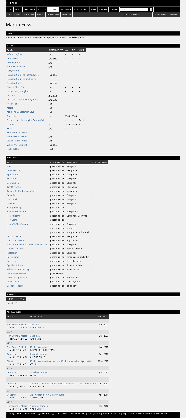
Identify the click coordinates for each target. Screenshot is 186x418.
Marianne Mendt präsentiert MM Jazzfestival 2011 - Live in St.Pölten (63, 383)
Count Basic (12, 58)
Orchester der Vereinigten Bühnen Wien (26, 120)
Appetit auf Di (13, 174)
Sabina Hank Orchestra (18, 136)
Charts (84, 9)
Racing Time (13, 257)
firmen (40, 14)
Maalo (10, 108)
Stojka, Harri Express (17, 140)
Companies (29, 9)
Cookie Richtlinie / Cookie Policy (151, 413)
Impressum (128, 413)
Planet (10, 361)
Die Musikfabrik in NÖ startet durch (47, 395)
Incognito (11, 95)
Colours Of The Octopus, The (21, 191)
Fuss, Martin (13, 70)
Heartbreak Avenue (16, 211)
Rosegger (11, 261)
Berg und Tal (13, 183)
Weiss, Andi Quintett (17, 145)
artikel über (53, 14)
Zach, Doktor (13, 149)
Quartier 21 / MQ (77, 413)
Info (93, 9)
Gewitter (11, 203)
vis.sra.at (66, 14)
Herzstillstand (13, 216)
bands (17, 14)
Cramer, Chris (13, 62)
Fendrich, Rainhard (16, 66)
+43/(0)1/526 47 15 (111, 413)
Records (42, 9)
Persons (53, 9)
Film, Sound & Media (17, 324)
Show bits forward (38, 354)
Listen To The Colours (17, 224)
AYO (9, 166)
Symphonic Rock (15, 265)
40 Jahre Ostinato (38, 347)
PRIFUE (10, 128)
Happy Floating (14, 207)
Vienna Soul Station (16, 273)
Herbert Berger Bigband (18, 91)
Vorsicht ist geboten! (17, 277)
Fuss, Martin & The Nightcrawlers (23, 75)
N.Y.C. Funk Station (16, 240)
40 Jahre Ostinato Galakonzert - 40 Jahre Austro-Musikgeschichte (61, 361)
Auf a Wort (12, 178)
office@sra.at (94, 413)
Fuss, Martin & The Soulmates (21, 79)
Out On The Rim (15, 248)
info (9, 14)
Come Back (12, 195)
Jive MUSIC (12, 303)
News (9, 9)
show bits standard (39, 372)
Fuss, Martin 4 (14, 83)
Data (76, 9)
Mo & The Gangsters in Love (20, 112)
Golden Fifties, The (16, 87)
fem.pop (114, 9)
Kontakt (103, 9)
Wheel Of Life (13, 281)
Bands (18, 9)
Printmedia (65, 9)
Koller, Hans (13, 103)
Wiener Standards (16, 286)
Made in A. (35, 324)
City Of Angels (14, 187)
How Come (12, 220)
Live (9, 228)
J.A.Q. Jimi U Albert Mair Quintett (23, 99)
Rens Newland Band (17, 132)
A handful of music (39, 406)
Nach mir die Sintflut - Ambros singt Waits (27, 244)
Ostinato (11, 124)
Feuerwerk (12, 199)
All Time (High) (14, 170)
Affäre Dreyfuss (14, 54)
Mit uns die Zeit (14, 236)
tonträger (28, 14)
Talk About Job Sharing (18, 269)
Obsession (12, 116)
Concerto (11, 354)
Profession (12, 253)
